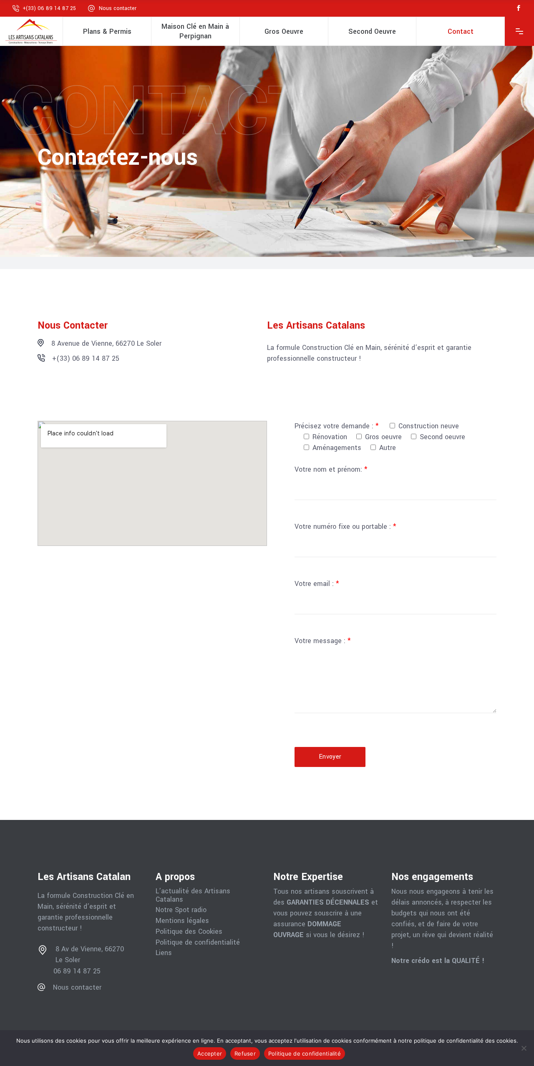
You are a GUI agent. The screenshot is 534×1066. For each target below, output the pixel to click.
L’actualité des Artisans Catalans (193, 895)
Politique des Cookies (189, 932)
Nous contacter (117, 8)
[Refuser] (523, 1048)
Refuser (245, 1053)
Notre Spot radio (181, 910)
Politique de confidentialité (198, 942)
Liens (164, 953)
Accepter (209, 1053)
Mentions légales (182, 921)
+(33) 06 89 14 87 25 (49, 8)
